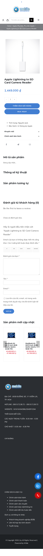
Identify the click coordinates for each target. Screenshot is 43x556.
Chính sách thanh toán (18, 501)
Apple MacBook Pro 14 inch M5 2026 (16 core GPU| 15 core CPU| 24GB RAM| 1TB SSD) (11, 348)
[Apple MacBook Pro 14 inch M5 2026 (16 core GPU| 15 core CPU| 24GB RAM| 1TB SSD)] (11, 335)
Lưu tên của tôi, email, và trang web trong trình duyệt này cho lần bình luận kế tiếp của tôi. (20, 301)
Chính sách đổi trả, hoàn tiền (20, 510)
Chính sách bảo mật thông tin (20, 507)
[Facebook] (6, 144)
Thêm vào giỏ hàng (22, 106)
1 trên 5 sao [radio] (6, 250)
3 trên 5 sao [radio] (21, 250)
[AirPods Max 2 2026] (31, 335)
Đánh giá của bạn (11, 256)
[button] (22, 131)
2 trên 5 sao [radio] (14, 250)
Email (6, 288)
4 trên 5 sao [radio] (28, 250)
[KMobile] (21, 6)
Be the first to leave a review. (17, 208)
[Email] (30, 144)
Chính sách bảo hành (17, 497)
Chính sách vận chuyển (18, 504)
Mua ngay (22, 112)
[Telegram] (18, 144)
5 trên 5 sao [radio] (35, 250)
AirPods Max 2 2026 (30, 346)
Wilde (26, 543)
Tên (5, 279)
